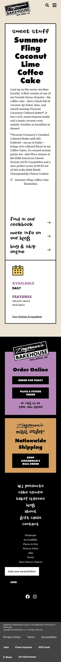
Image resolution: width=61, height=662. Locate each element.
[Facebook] (28, 596)
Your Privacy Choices (30, 562)
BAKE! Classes (30, 499)
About (30, 512)
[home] (30, 351)
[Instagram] (35, 596)
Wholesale (30, 535)
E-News (7, 657)
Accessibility (30, 539)
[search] (47, 5)
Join (13, 582)
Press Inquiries (23, 647)
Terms (30, 557)
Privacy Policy (30, 548)
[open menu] (54, 5)
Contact (30, 525)
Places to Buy (30, 544)
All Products (30, 486)
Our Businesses (27, 656)
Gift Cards (30, 518)
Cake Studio (30, 493)
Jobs (30, 553)
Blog (30, 506)
